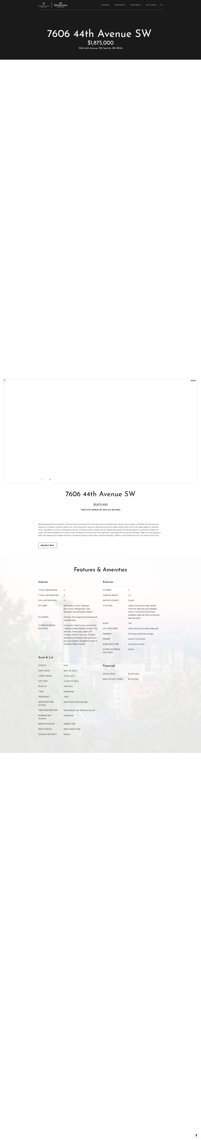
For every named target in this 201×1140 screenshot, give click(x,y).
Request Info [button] (47, 545)
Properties (105, 5)
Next (50, 479)
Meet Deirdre (119, 5)
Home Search (135, 5)
